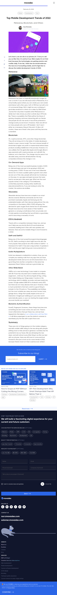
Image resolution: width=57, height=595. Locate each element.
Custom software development (10, 568)
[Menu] (54, 3)
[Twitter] (24, 506)
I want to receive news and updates (14, 484)
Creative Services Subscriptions (10, 560)
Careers (3, 549)
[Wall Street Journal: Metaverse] (28, 96)
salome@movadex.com (12, 520)
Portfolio (3, 547)
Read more (26, 409)
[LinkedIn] (2, 506)
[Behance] (7, 506)
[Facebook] (15, 506)
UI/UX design (4, 571)
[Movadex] (28, 3)
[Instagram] (19, 506)
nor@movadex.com (10, 516)
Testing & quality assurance (8, 576)
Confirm (6, 592)
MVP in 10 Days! (5, 558)
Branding (3, 573)
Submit (41, 359)
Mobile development (6, 565)
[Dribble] (11, 506)
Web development (6, 563)
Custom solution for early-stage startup (12, 578)
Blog (2, 552)
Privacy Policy (11, 587)
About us (3, 544)
